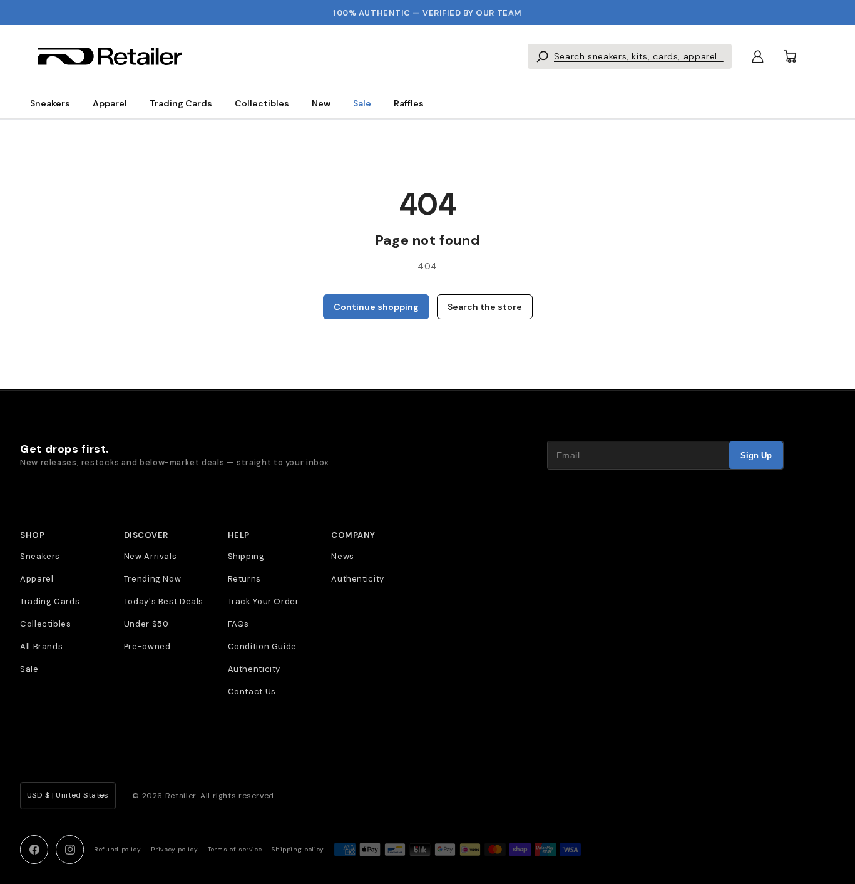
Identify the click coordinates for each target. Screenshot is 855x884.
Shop (32, 535)
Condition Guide (262, 646)
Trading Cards (181, 103)
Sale (362, 103)
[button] (630, 56)
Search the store (485, 306)
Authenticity (254, 669)
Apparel (110, 103)
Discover (146, 535)
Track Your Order (263, 601)
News (342, 556)
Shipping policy (298, 849)
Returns (244, 578)
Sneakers (50, 103)
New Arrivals (150, 556)
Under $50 (146, 624)
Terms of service (235, 849)
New (321, 103)
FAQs (239, 624)
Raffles (409, 103)
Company (353, 535)
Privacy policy (174, 849)
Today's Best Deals (163, 601)
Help (239, 535)
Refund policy (117, 849)
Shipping (246, 556)
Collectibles (262, 103)
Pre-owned (147, 646)
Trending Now (153, 578)
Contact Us (252, 691)
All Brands (41, 646)
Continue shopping (376, 306)
